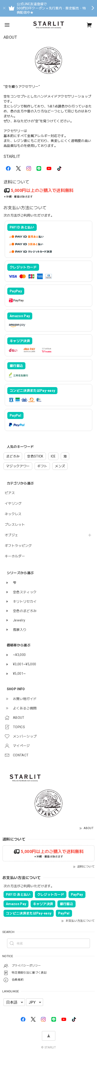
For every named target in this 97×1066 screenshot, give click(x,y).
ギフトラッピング (18, 546)
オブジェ (11, 535)
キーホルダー (15, 556)
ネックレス (13, 514)
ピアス (10, 493)
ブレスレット (15, 524)
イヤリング (13, 503)
